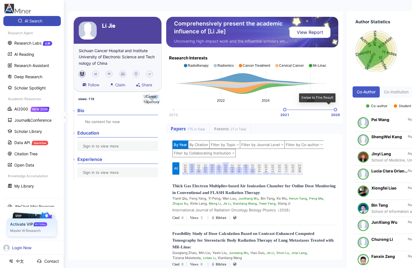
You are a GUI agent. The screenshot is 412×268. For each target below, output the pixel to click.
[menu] (32, 104)
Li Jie (108, 26)
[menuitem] (32, 21)
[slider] (285, 110)
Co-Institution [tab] (396, 91)
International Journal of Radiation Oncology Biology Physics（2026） (232, 210)
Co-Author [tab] (366, 91)
